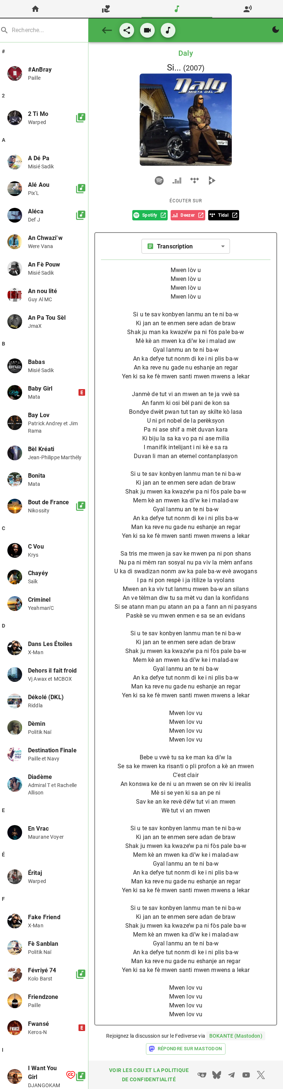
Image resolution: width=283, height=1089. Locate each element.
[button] (44, 73)
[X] (261, 1075)
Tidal (223, 215)
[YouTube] (246, 1075)
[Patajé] (126, 30)
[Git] (202, 1075)
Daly (185, 53)
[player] (159, 180)
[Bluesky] (216, 1075)
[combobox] (186, 246)
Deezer (188, 215)
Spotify (149, 215)
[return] (106, 30)
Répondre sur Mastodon (190, 1048)
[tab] (35, 9)
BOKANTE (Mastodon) (235, 1036)
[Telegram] (231, 1075)
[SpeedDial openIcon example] (147, 30)
